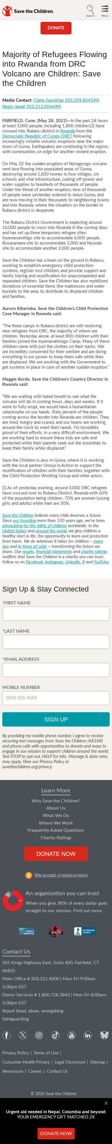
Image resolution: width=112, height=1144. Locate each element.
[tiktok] (55, 1035)
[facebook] (6, 1035)
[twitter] (23, 1035)
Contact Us (16, 952)
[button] (90, 10)
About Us (55, 808)
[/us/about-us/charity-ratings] (27, 931)
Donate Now (56, 854)
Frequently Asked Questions (56, 830)
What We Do (56, 815)
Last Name (17, 631)
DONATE (56, 28)
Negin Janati (13, 107)
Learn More (55, 791)
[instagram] (39, 1035)
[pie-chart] (13, 902)
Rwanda (67, 131)
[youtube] (71, 1035)
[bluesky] (104, 1035)
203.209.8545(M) (82, 100)
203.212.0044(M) (43, 107)
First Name (17, 603)
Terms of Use (46, 1053)
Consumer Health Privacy (26, 1062)
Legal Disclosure (70, 1062)
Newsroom (12, 1071)
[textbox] (56, 613)
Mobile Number (21, 687)
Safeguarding (15, 1019)
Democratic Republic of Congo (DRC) (37, 136)
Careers (35, 1071)
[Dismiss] (107, 1103)
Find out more (87, 910)
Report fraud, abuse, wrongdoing (32, 1011)
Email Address (21, 659)
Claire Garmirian (49, 100)
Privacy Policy (15, 1053)
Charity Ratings (56, 837)
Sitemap (97, 1062)
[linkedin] (88, 1035)
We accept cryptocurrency (61, 875)
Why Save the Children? (56, 801)
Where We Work (56, 823)
